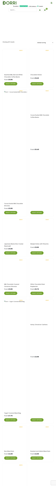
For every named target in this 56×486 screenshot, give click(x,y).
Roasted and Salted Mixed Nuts (40, 451)
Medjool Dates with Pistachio (39, 244)
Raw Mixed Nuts (9, 451)
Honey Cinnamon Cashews (38, 324)
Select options (10, 84)
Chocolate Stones (36, 75)
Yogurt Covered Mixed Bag (12, 413)
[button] (51, 2)
